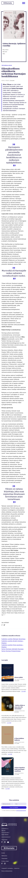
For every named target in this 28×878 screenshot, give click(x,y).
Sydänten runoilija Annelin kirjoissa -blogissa (13, 642)
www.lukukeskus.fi (6, 837)
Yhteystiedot (4, 839)
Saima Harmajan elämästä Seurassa (12, 649)
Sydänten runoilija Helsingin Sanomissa (13, 639)
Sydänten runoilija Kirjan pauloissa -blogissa (12, 646)
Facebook (2, 625)
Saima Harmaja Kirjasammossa (11, 651)
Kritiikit (3, 853)
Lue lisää (23, 691)
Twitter (4, 625)
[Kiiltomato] (8, 4)
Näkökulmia (4, 855)
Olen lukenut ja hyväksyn (14, 810)
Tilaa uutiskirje (14, 807)
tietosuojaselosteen (21, 810)
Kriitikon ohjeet (5, 861)
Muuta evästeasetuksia (7, 871)
